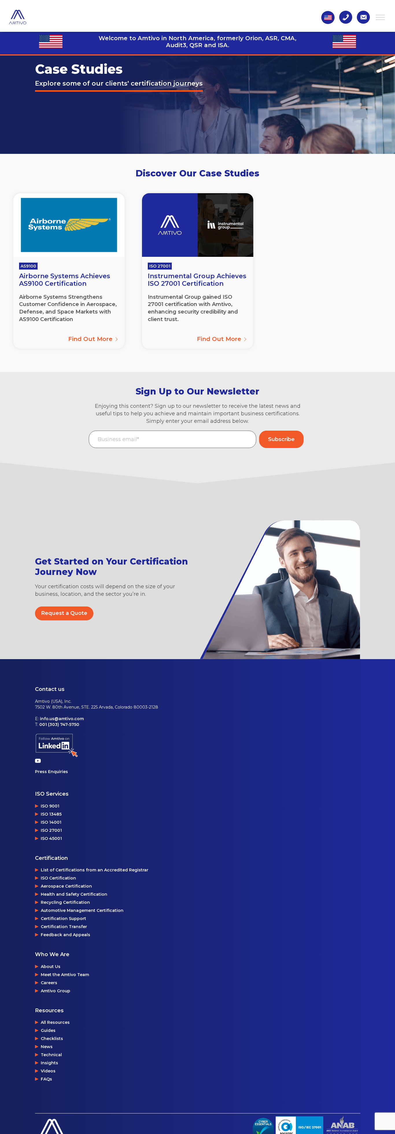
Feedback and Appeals (65, 934)
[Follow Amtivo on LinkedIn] (56, 745)
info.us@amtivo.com (62, 718)
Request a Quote (64, 613)
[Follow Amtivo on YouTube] (39, 760)
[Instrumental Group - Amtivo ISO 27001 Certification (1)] (197, 225)
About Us (50, 966)
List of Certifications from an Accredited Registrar (94, 870)
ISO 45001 (51, 838)
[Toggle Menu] (380, 17)
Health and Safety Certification (74, 894)
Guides (48, 1030)
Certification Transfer (64, 926)
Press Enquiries (51, 772)
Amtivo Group (55, 990)
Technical (51, 1054)
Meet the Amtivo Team (65, 974)
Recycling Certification (65, 902)
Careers (49, 982)
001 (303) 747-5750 (59, 724)
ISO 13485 (51, 814)
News (47, 1046)
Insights (49, 1062)
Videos (48, 1071)
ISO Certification (58, 878)
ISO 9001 (50, 806)
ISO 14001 (51, 822)
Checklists (52, 1038)
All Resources (55, 1022)
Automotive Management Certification (82, 910)
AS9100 (28, 266)
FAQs (46, 1079)
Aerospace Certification (66, 886)
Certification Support (63, 918)
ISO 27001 (159, 266)
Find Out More (91, 338)
